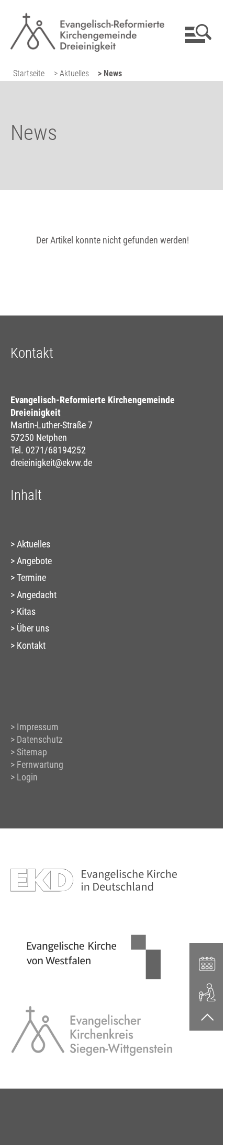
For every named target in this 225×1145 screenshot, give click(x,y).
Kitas (26, 611)
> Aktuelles (71, 73)
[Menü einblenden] (196, 33)
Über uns (33, 628)
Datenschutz (40, 739)
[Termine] (207, 963)
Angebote (34, 560)
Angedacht (37, 594)
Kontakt (31, 645)
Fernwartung (40, 764)
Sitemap (32, 751)
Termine (31, 577)
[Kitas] (207, 991)
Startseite (28, 73)
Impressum (38, 726)
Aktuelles (33, 544)
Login (27, 777)
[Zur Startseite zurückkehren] (87, 13)
